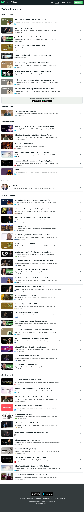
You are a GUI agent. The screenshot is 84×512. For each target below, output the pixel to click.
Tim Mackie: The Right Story (25, 449)
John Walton (14, 186)
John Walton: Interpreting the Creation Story (31, 321)
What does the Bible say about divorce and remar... (33, 218)
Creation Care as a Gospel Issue (26, 313)
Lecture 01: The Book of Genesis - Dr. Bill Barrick (33, 55)
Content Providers (46, 498)
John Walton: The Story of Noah (26, 364)
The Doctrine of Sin (22, 226)
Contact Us (62, 498)
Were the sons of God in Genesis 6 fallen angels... (33, 338)
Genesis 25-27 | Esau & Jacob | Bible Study (30, 46)
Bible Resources (29, 498)
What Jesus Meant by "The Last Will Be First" (31, 20)
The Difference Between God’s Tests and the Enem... (34, 278)
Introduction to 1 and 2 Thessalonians (29, 423)
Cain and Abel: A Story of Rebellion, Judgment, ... (33, 209)
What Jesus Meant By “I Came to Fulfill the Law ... (33, 152)
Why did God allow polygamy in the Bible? (30, 287)
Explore (57, 2)
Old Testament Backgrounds (25, 111)
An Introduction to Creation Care (27, 356)
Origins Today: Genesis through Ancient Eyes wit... (33, 71)
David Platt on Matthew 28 (24, 414)
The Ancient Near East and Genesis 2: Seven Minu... (33, 269)
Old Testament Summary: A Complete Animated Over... (35, 89)
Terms (53, 501)
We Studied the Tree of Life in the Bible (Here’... (32, 200)
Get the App (78, 2)
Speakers (63, 2)
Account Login (55, 498)
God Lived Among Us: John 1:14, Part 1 (29, 380)
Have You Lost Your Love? (24, 144)
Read (52, 2)
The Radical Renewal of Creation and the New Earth (34, 261)
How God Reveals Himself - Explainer (28, 406)
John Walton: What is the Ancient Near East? (31, 37)
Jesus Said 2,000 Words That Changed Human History (34, 126)
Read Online (22, 498)
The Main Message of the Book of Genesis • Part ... (33, 63)
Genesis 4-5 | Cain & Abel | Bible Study (28, 304)
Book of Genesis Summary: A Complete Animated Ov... (35, 80)
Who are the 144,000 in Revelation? (28, 440)
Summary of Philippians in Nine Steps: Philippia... (33, 161)
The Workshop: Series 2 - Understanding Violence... (34, 235)
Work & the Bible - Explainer (25, 295)
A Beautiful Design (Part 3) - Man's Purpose (31, 347)
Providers (69, 2)
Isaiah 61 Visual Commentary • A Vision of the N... (33, 388)
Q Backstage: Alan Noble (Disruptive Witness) (31, 433)
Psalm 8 (17, 170)
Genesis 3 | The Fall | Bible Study (26, 243)
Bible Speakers (37, 498)
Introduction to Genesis (23, 28)
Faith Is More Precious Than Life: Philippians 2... (33, 457)
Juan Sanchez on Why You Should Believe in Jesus (33, 252)
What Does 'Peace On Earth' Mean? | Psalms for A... (33, 135)
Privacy (49, 501)
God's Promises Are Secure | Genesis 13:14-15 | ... (32, 475)
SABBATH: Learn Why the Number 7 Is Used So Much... (35, 330)
